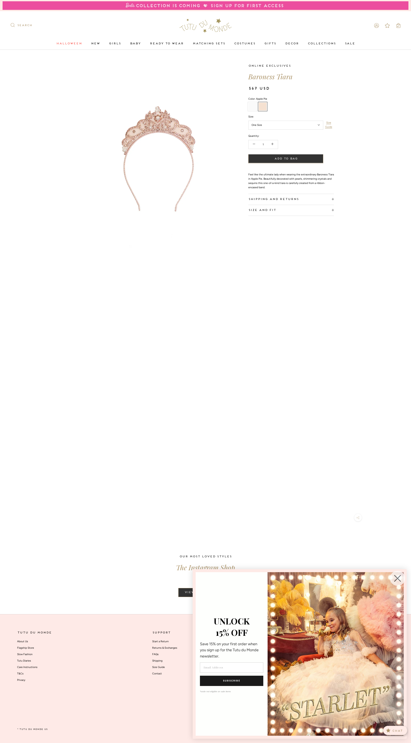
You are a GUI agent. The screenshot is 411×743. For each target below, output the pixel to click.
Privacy (21, 679)
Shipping (157, 660)
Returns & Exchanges (164, 647)
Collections (322, 43)
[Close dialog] (397, 578)
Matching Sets (208, 43)
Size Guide (328, 124)
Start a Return (160, 641)
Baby (135, 43)
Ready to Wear (166, 43)
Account (376, 25)
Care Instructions (27, 667)
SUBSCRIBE (231, 680)
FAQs (155, 654)
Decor (292, 43)
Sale (350, 43)
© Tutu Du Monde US (32, 729)
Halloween (69, 43)
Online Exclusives (269, 66)
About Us (22, 641)
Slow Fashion (25, 654)
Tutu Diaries (24, 660)
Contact (157, 673)
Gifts (270, 43)
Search (24, 25)
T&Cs (20, 673)
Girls (115, 43)
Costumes (244, 43)
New (95, 43)
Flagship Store (25, 647)
